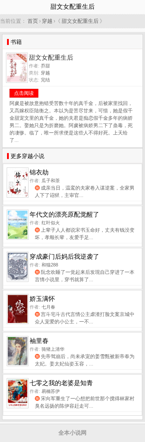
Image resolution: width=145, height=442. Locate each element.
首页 (32, 21)
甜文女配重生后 (80, 21)
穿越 (47, 21)
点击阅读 (24, 93)
